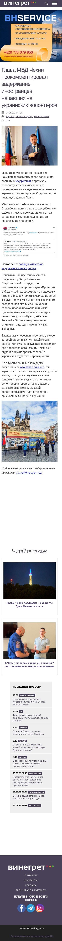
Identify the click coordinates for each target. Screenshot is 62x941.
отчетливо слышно (32, 367)
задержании (23, 181)
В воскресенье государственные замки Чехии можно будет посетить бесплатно (30, 763)
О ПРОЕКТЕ (31, 875)
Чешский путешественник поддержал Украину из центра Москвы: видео (29, 701)
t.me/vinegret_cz (29, 472)
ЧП (21, 711)
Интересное (34, 805)
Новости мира (27, 695)
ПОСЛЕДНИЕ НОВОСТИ (27, 686)
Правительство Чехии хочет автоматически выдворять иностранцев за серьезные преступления (28, 781)
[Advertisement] (31, 512)
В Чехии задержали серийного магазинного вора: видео (29, 797)
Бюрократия (35, 773)
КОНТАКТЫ (31, 880)
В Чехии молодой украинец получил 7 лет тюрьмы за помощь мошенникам (29, 664)
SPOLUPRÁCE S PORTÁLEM (31, 890)
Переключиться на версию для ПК (32, 936)
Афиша (23, 727)
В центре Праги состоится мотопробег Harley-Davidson (28, 732)
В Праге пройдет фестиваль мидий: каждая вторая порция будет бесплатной (29, 747)
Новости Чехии (41, 116)
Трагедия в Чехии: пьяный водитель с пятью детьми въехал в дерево (30, 718)
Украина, (11, 116)
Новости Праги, (24, 116)
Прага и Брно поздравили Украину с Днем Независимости (30, 604)
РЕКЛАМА (31, 885)
